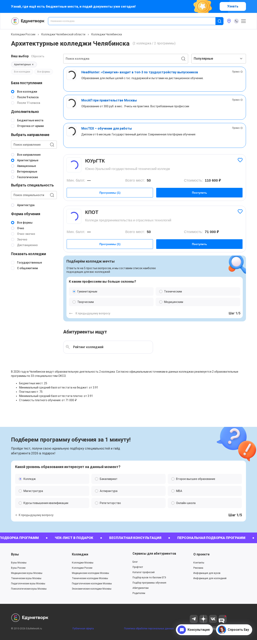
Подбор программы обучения (149, 582)
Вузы (15, 554)
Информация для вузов (206, 573)
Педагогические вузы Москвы (28, 583)
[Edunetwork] (28, 21)
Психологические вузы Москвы (29, 588)
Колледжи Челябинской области (63, 34)
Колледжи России (23, 34)
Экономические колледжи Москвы (91, 588)
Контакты (198, 562)
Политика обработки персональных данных (149, 628)
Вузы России (18, 567)
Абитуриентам (141, 588)
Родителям (139, 593)
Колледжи (80, 554)
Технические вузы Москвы (26, 578)
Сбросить (37, 56)
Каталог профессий (144, 572)
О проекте (201, 554)
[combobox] (134, 21)
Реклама (198, 567)
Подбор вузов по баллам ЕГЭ (149, 577)
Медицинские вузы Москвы (26, 573)
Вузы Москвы (19, 562)
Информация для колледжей (209, 578)
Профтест (138, 567)
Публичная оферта (83, 628)
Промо (236, 71)
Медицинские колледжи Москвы (90, 573)
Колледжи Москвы (82, 562)
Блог (135, 561)
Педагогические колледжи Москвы (92, 583)
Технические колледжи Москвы (90, 578)
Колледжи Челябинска (106, 34)
